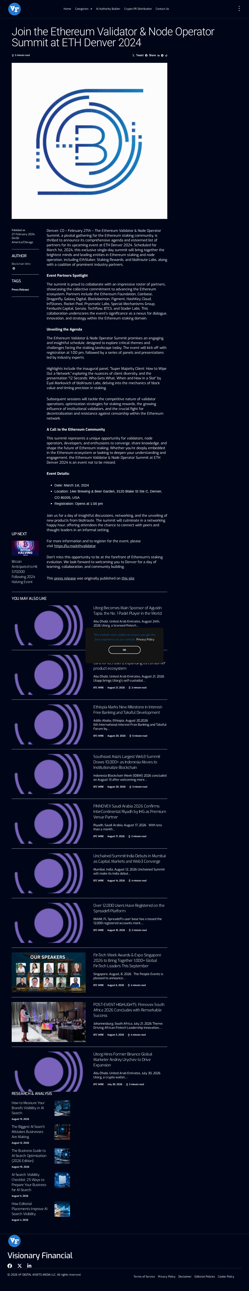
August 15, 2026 (20, 1119)
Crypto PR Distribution (138, 9)
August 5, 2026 (20, 1196)
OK (124, 650)
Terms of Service (144, 1277)
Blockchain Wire (21, 264)
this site (128, 578)
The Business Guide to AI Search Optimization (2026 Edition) (29, 1155)
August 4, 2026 (20, 1220)
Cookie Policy (226, 1277)
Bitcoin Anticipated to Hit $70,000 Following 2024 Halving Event (24, 571)
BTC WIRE (98, 687)
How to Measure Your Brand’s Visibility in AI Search (28, 1108)
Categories (82, 9)
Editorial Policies (205, 1277)
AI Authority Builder (108, 9)
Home (67, 9)
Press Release (20, 290)
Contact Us (162, 9)
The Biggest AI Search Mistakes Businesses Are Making (28, 1131)
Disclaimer (185, 1277)
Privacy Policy (145, 639)
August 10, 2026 (20, 1166)
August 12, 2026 (20, 1142)
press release (65, 578)
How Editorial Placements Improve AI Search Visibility (29, 1208)
